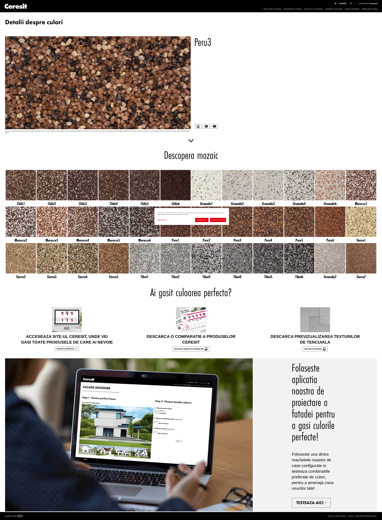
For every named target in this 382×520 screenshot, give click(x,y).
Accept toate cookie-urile (218, 220)
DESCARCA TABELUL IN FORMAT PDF (189, 349)
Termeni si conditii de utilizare (337, 516)
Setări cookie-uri (162, 219)
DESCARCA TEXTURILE (313, 349)
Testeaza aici (310, 502)
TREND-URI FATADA (370, 9)
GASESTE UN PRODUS (65, 349)
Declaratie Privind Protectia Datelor (366, 516)
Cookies (350, 516)
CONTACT (343, 3)
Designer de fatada (292, 9)
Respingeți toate (201, 220)
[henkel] (20, 516)
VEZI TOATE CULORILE (272, 9)
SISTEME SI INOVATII (333, 9)
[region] (191, 216)
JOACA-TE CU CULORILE (313, 9)
